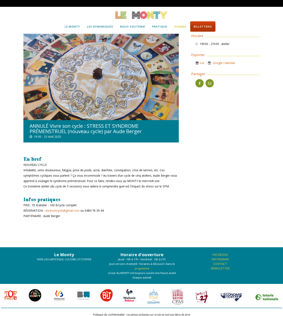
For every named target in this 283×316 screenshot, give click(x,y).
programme (142, 268)
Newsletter (220, 268)
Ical (202, 63)
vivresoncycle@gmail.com (62, 210)
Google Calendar (223, 63)
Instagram (220, 259)
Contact (220, 264)
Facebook (220, 255)
